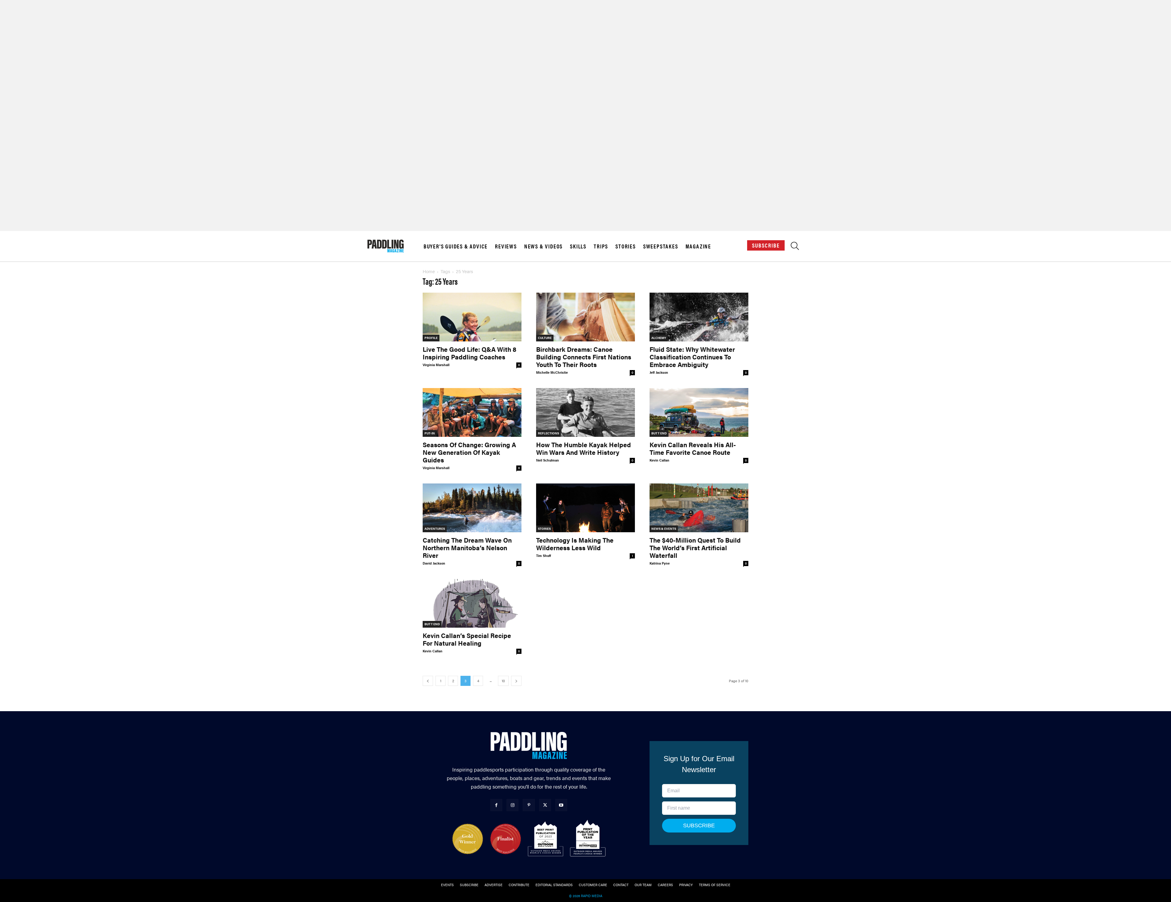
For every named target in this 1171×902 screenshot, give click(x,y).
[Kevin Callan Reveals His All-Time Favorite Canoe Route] (699, 412)
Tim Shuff (543, 555)
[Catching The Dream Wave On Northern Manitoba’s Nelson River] (472, 507)
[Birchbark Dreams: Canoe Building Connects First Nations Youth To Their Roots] (585, 317)
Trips (601, 246)
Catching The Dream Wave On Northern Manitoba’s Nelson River (467, 547)
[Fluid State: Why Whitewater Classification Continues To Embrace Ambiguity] (699, 317)
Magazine (698, 246)
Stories (625, 246)
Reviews (506, 246)
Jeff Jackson (659, 372)
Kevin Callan (659, 460)
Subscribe (766, 245)
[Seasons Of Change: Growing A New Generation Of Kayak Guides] (472, 412)
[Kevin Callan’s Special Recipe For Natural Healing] (472, 603)
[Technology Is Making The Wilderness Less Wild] (585, 507)
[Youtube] (561, 805)
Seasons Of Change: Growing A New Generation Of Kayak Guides (469, 452)
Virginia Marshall (436, 364)
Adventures (434, 528)
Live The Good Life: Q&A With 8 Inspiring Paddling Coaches (469, 352)
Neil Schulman (547, 460)
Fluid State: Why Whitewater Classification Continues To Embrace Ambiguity (692, 356)
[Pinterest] (529, 805)
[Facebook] (496, 805)
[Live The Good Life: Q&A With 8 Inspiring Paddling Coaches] (472, 317)
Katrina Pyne (660, 563)
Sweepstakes (660, 246)
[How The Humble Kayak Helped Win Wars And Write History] (585, 412)
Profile (431, 338)
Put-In (429, 433)
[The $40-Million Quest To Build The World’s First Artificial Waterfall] (699, 507)
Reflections (548, 433)
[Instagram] (512, 805)
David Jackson (434, 563)
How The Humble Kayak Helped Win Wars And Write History (583, 448)
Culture (545, 338)
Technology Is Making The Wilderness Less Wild (575, 543)
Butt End (659, 433)
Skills (578, 246)
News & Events (663, 528)
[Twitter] (545, 805)
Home (429, 271)
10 (503, 680)
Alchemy (658, 338)
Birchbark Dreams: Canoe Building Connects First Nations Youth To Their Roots (583, 356)
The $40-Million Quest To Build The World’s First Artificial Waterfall (695, 547)
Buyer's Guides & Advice (456, 246)
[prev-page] (428, 681)
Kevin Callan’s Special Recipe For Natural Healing (467, 639)
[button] (795, 247)
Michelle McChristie (552, 372)
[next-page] (516, 681)
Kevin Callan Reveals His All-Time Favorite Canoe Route (693, 448)
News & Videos (543, 246)
